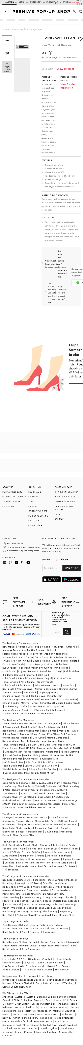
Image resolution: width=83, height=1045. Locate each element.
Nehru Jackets (57, 942)
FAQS (57, 514)
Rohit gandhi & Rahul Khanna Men (20, 730)
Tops (53, 821)
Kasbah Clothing (70, 751)
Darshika (26, 737)
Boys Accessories (31, 949)
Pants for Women (52, 824)
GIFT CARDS (34, 506)
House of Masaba (50, 699)
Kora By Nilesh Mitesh (42, 773)
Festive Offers (27, 835)
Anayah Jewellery (12, 796)
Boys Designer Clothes (14, 942)
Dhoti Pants (34, 824)
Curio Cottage (10, 783)
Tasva (5, 723)
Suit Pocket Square (48, 848)
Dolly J (51, 650)
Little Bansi (34, 959)
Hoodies (65, 848)
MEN (21, 2)
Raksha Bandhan (55, 979)
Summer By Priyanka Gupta (17, 657)
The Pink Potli (25, 786)
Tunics (72, 821)
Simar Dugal (47, 703)
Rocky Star (36, 653)
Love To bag (9, 786)
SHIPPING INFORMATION (67, 492)
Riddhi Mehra (71, 671)
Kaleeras (36, 883)
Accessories (38, 859)
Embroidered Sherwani (15, 945)
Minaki (42, 793)
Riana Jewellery (56, 793)
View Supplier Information (67, 86)
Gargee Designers (34, 751)
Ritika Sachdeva (27, 807)
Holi (13, 979)
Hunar (15, 789)
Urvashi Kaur (28, 713)
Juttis (34, 904)
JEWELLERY (35, 2)
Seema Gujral (44, 678)
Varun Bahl (69, 685)
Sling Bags (45, 907)
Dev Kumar (39, 737)
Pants (72, 845)
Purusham (71, 734)
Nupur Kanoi (9, 667)
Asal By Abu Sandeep (33, 650)
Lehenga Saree (34, 831)
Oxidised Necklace (63, 900)
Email (50, 559)
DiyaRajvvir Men (13, 751)
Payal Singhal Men (12, 758)
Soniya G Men (32, 765)
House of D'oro (29, 793)
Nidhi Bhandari (10, 800)
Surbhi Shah (30, 692)
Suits (64, 845)
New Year (25, 986)
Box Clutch (8, 915)
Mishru (50, 664)
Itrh (49, 706)
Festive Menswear (26, 866)
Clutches (58, 904)
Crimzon (51, 807)
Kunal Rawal (11, 734)
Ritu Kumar (29, 675)
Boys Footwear (10, 949)
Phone (64, 559)
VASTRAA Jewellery (68, 786)
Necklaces (7, 879)
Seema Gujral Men (12, 765)
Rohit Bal (43, 675)
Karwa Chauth (10, 986)
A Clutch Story (61, 796)
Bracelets (40, 879)
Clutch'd (39, 786)
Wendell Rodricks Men (14, 769)
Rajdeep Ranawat (28, 671)
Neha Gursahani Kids (31, 966)
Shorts (5, 852)
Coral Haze (51, 800)
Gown (29, 821)
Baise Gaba (41, 657)
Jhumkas (70, 897)
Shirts (35, 845)
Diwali (5, 979)
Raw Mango (9, 646)
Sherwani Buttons (52, 852)
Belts (26, 904)
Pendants (68, 886)
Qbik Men (31, 744)
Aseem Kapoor (45, 713)
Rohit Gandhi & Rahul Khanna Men (44, 762)
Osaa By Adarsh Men (55, 653)
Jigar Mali (58, 706)
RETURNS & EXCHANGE (66, 496)
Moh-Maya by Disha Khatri (45, 783)
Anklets (36, 886)
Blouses (20, 831)
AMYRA (6, 803)
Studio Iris (27, 710)
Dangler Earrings (54, 897)
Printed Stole (67, 915)
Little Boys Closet (11, 962)
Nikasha (56, 685)
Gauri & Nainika (41, 660)
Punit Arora (30, 758)
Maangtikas (23, 883)
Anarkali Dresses (49, 928)
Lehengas (7, 817)
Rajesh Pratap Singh (51, 671)
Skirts (19, 828)
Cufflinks (9, 862)
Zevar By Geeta (29, 789)
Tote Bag (36, 911)
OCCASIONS (34, 520)
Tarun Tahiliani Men (13, 744)
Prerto (41, 807)
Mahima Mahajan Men (35, 755)
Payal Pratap (61, 667)
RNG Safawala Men (12, 762)
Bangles (59, 879)
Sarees (43, 817)
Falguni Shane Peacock (15, 653)
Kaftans (62, 821)
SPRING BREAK (50, 765)
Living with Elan (58, 38)
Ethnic (19, 862)
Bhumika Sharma (68, 689)
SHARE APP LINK (71, 568)
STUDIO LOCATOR (11, 501)
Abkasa (41, 748)
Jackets (28, 828)
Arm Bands (25, 886)
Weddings (68, 983)
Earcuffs (47, 883)
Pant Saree (66, 831)
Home (5, 29)
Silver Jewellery (10, 897)
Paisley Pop (68, 803)
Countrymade (52, 723)
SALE (30, 501)
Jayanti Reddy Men (69, 769)
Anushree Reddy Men (63, 744)
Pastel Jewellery (11, 893)
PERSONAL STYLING (38, 516)
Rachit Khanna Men (13, 748)
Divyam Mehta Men (15, 727)
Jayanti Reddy (60, 660)
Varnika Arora (70, 783)
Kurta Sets (32, 817)
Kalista (74, 660)
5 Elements (27, 800)
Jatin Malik (44, 744)
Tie (4, 869)
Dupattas (66, 828)
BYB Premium (62, 969)
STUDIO (67, 2)
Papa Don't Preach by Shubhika (35, 667)
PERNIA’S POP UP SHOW (14, 496)
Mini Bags (23, 911)
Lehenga (33, 925)
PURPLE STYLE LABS (12, 492)
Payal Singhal (28, 682)
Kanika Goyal (38, 696)
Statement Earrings (32, 897)
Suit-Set (36, 852)
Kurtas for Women (59, 817)
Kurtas (56, 845)
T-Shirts (15, 852)
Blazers (26, 852)
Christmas (55, 983)
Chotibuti (47, 959)
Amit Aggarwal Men (53, 741)
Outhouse (51, 786)
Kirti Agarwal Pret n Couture (37, 969)
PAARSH (70, 755)
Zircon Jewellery (61, 890)
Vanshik (61, 727)
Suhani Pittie (9, 807)
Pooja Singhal (42, 646)
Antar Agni (72, 646)
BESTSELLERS (34, 492)
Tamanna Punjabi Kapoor (49, 710)
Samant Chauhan (12, 692)
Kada (76, 900)
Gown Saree (51, 831)
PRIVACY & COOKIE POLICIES (64, 508)
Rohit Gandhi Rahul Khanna (17, 685)
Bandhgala (65, 855)
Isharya (25, 783)
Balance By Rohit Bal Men (43, 769)
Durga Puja (42, 983)
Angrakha (51, 855)
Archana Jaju (12, 706)
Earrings (20, 879)
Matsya (25, 703)
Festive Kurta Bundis (63, 862)
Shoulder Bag (50, 911)
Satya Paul (58, 646)
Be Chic (39, 800)
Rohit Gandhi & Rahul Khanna (18, 678)
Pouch (5, 907)
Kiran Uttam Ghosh (13, 664)
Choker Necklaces (41, 900)
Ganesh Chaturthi (24, 983)
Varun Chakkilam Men (17, 773)
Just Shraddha (10, 793)
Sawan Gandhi (10, 703)
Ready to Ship (10, 835)
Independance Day (28, 979)
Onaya (27, 660)
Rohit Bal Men (49, 730)
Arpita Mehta (69, 699)
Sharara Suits (9, 928)
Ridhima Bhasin (13, 675)
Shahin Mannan (10, 713)
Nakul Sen (61, 664)
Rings (50, 879)
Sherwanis (8, 821)
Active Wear (56, 866)
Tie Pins (32, 848)
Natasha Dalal (25, 646)
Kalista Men (52, 751)
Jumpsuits (40, 828)
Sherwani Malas (71, 859)
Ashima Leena (42, 685)
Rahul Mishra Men (48, 758)
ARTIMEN (30, 748)
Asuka (75, 730)
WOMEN (9, 2)
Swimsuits (53, 828)
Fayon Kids (8, 959)
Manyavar (70, 657)
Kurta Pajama (10, 855)
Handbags (70, 904)
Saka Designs (63, 966)
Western (29, 862)
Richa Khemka (37, 706)
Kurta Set (24, 928)
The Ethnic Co (55, 734)
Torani (34, 703)
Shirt (50, 945)
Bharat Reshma (10, 737)
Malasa (59, 703)
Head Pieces (60, 883)
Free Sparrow (10, 966)
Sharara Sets (42, 821)
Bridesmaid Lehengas (14, 824)
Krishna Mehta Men (57, 737)
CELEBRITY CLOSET (37, 511)
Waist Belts (17, 907)
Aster (7, 789)
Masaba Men (57, 755)
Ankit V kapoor (71, 723)
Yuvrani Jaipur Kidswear (49, 962)
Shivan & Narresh (11, 660)
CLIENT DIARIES (36, 525)
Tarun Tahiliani (10, 682)
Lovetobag (30, 796)
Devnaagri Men (10, 741)
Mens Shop (8, 866)
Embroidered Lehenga (52, 925)
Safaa (24, 706)
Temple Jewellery (31, 893)
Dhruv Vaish (36, 723)
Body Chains (9, 886)
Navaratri (71, 979)
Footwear (70, 866)
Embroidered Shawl (47, 915)
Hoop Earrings (21, 900)
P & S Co (21, 959)
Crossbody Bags (62, 907)
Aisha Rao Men (55, 748)
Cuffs (30, 879)
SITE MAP (59, 519)
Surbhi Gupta (73, 703)
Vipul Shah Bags (68, 800)
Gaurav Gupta (45, 682)
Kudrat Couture (13, 755)
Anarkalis (20, 817)
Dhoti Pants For (10, 932)
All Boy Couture (10, 969)
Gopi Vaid (33, 699)
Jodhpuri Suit (27, 855)
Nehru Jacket (23, 845)
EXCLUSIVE (33, 496)
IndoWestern (43, 862)
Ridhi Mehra (56, 657)
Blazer (42, 945)
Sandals (17, 904)
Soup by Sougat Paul (13, 699)
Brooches (13, 869)
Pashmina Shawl (26, 915)
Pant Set (42, 866)
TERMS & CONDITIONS (66, 501)
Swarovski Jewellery (38, 890)
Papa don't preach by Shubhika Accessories (36, 803)
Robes (75, 848)
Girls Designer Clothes (14, 925)
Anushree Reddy (11, 650)
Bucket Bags (9, 911)
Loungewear (53, 859)
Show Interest (65, 68)
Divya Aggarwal (47, 692)
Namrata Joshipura (46, 689)
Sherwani (45, 845)
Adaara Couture (11, 710)
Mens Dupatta (10, 859)
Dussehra (7, 983)
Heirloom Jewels (52, 886)
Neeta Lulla (8, 689)
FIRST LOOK (8, 506)
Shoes (8, 904)
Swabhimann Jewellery (53, 789)
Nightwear (8, 831)
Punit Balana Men (30, 741)
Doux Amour (45, 796)
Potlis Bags (45, 904)
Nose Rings (8, 883)
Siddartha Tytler (62, 678)
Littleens (49, 966)
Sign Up (66, 631)
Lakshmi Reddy (63, 959)
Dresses (20, 821)
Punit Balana (9, 671)
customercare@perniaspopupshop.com (24, 550)
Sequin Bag (66, 911)
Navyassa (29, 962)
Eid (42, 979)
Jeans (67, 852)
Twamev (24, 734)
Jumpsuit (25, 859)
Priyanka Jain (54, 696)
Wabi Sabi (64, 730)
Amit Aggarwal (25, 689)
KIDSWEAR (52, 2)
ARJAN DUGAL (72, 748)
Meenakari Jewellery (13, 890)
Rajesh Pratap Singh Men (41, 727)
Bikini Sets (8, 828)
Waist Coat (19, 848)
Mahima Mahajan (35, 664)
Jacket (33, 945)
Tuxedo (40, 855)
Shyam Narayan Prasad (15, 696)
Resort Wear (70, 824)
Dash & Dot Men (19, 723)
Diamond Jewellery (53, 893)
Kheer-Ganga (38, 734)
